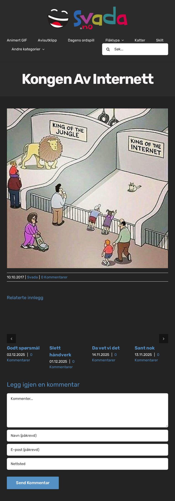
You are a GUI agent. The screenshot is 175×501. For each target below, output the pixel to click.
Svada (32, 277)
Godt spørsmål (23, 348)
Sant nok (145, 348)
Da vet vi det (106, 348)
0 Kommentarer (54, 277)
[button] (11, 338)
